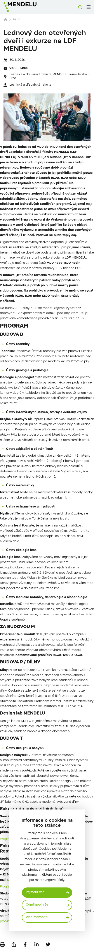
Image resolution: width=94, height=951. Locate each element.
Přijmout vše (35, 892)
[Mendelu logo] (25, 7)
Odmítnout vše (37, 904)
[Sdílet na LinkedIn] (36, 944)
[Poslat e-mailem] (13, 944)
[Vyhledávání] (80, 7)
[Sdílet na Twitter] (47, 944)
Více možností (36, 917)
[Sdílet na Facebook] (25, 944)
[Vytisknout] (2, 944)
